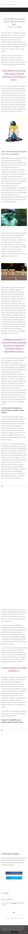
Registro (3, 4)
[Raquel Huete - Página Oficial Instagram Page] (9, 921)
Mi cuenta (14, 4)
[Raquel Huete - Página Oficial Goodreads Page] (22, 4)
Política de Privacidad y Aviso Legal (14, 918)
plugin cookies (24, 932)
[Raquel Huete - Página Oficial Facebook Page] (19, 4)
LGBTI (20, 27)
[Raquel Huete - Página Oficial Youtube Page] (20, 4)
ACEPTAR (14, 931)
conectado (14, 903)
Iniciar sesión (8, 4)
